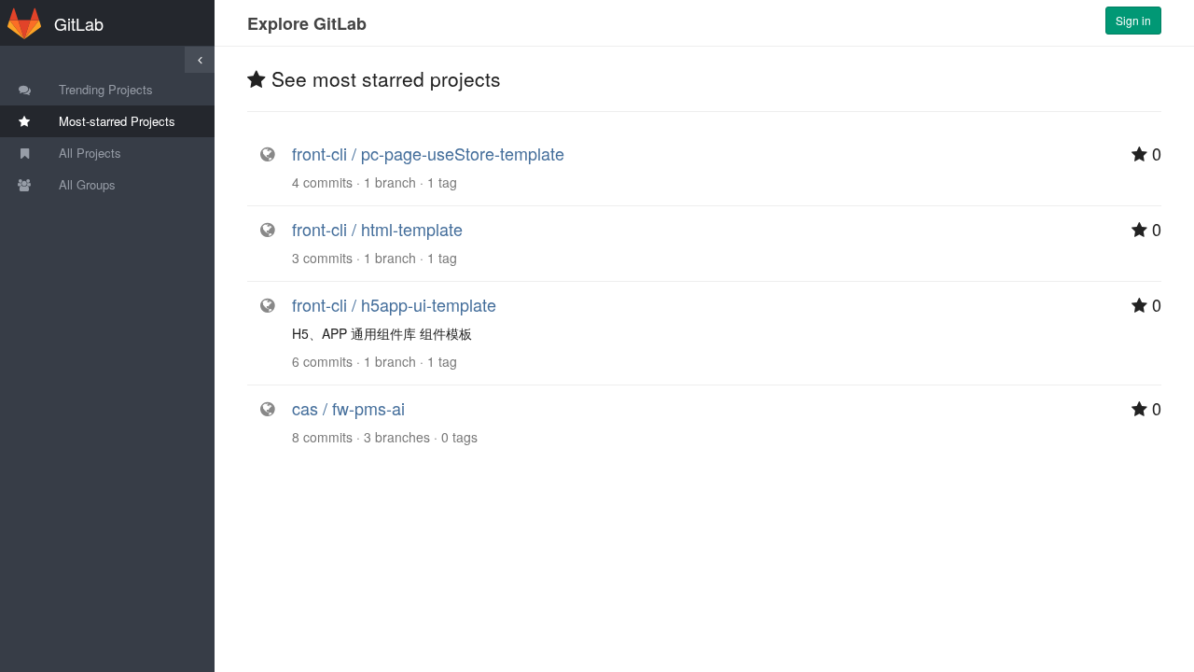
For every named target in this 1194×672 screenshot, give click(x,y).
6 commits (322, 361)
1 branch (390, 182)
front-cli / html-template (377, 229)
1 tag (442, 182)
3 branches (397, 436)
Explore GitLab (307, 23)
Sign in (1133, 20)
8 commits (322, 436)
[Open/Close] (200, 60)
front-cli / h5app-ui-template (394, 304)
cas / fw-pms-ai (348, 408)
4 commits (322, 182)
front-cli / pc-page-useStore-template (428, 153)
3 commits (322, 257)
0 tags (459, 436)
